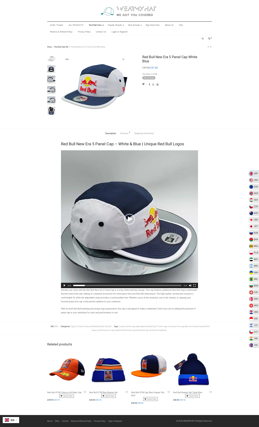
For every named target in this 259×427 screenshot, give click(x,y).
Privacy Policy (99, 421)
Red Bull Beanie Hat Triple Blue (187, 392)
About (49, 421)
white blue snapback (157, 330)
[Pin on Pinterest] (157, 84)
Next (124, 88)
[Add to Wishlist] (144, 84)
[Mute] (190, 285)
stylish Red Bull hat (123, 330)
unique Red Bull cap (140, 330)
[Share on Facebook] (149, 84)
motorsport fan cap (175, 326)
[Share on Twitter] (153, 84)
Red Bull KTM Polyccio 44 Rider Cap (64, 392)
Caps (73, 326)
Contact (65, 421)
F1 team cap (161, 326)
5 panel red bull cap (127, 326)
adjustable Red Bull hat (145, 326)
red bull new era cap (105, 330)
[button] (129, 219)
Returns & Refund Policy (81, 421)
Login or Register (115, 421)
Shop (49, 47)
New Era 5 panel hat (193, 326)
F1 (77, 326)
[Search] (203, 38)
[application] (129, 219)
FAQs (57, 421)
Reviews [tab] (125, 133)
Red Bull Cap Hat (61, 47)
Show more (53, 400)
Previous (65, 88)
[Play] (64, 285)
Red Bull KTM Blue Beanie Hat (103, 392)
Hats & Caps (84, 326)
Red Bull (93, 326)
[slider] (127, 285)
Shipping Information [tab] (144, 133)
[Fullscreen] (194, 285)
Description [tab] (110, 133)
